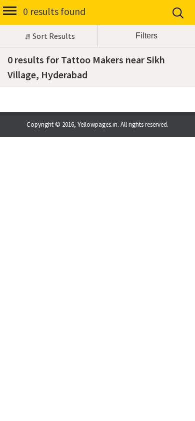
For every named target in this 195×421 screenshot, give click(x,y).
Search (179, 12)
